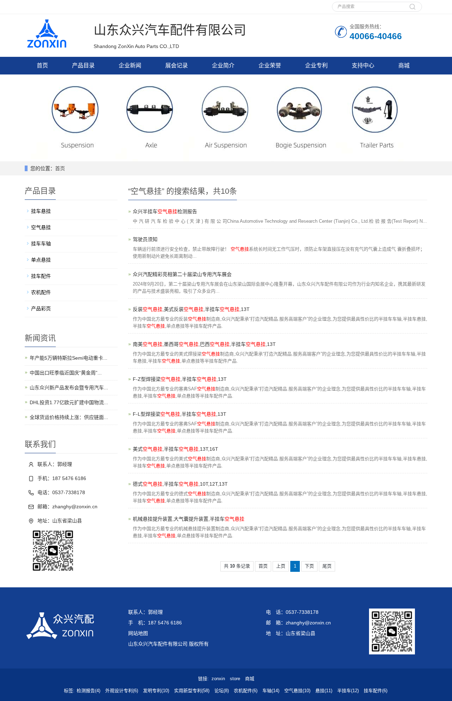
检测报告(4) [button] (88, 690)
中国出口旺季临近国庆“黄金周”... (66, 373)
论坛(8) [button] (221, 690)
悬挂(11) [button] (323, 690)
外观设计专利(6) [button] (121, 690)
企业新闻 (130, 65)
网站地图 (138, 633)
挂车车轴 (41, 243)
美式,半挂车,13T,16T (175, 449)
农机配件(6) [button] (245, 690)
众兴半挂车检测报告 (165, 211)
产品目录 (83, 65)
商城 (404, 65)
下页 (309, 566)
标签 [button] (68, 690)
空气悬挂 (41, 227)
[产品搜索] (412, 10)
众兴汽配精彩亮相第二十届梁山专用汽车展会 (182, 274)
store (235, 678)
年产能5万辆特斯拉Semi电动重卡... (68, 358)
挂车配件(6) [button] (375, 690)
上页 (280, 566)
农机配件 (41, 292)
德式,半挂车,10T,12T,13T (180, 484)
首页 (42, 65)
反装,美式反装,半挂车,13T (191, 309)
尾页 (327, 566)
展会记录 (176, 65)
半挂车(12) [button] (348, 690)
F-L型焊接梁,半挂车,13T (179, 414)
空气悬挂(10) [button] (297, 690)
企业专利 (316, 65)
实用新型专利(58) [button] (191, 690)
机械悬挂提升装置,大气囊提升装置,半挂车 (188, 519)
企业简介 (223, 65)
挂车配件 (41, 276)
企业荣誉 (269, 65)
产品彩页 (41, 308)
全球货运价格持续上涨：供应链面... (69, 417)
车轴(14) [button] (270, 690)
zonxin (218, 678)
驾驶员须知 (145, 239)
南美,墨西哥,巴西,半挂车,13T (204, 344)
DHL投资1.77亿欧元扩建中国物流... (69, 402)
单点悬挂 (41, 260)
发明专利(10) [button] (156, 690)
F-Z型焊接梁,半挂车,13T (180, 379)
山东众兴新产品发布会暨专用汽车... (69, 387)
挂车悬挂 (41, 211)
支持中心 (363, 65)
